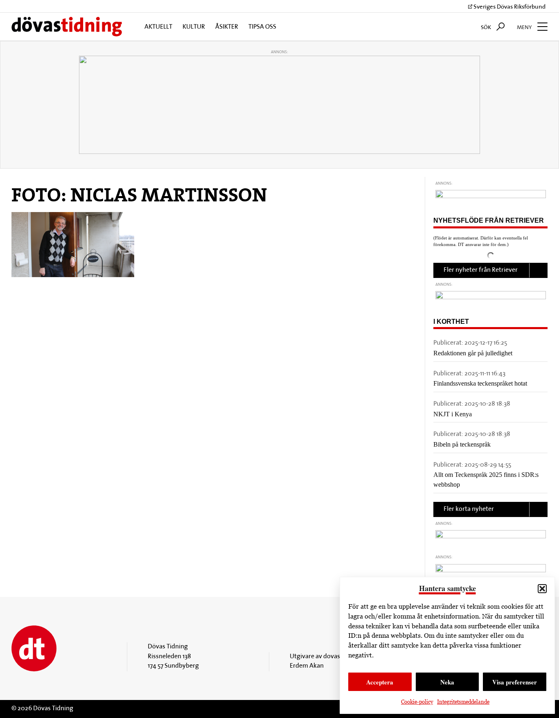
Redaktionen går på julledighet (472, 353)
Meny (525, 28)
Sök (486, 28)
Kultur (194, 27)
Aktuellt (158, 27)
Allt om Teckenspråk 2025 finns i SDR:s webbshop (486, 479)
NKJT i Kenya (452, 414)
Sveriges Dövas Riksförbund (508, 7)
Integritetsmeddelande (463, 702)
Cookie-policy (417, 702)
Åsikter (226, 27)
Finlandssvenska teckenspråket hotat (480, 383)
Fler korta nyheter (469, 509)
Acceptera (379, 681)
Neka (447, 681)
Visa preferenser (514, 681)
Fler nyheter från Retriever (481, 270)
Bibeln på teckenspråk (462, 444)
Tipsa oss (262, 27)
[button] (542, 589)
